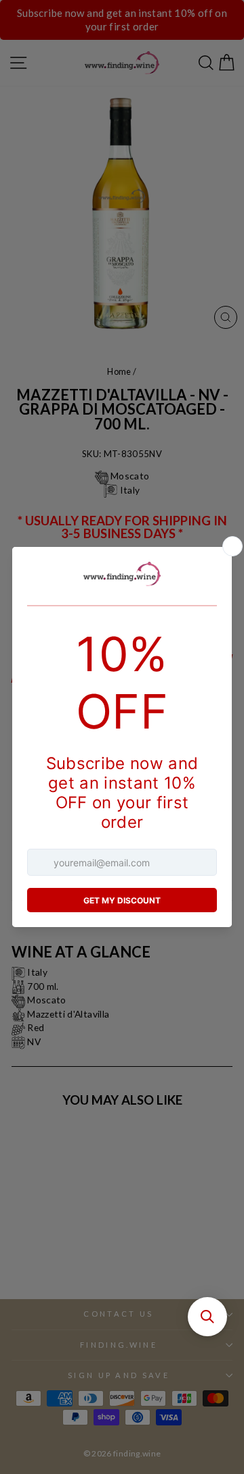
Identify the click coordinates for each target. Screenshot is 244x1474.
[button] (207, 1316)
